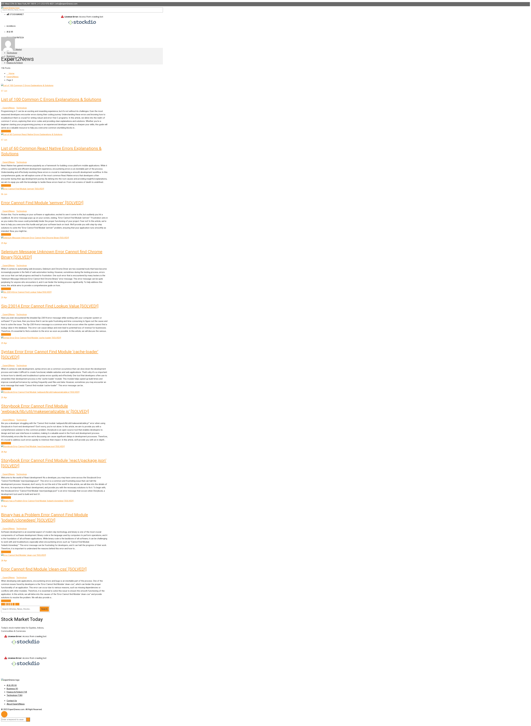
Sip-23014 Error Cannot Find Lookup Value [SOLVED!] (49, 306)
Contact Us (12, 700)
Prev (3, 604)
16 (13, 604)
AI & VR (12, 685)
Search (44, 609)
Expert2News (9, 108)
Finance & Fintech (15, 38)
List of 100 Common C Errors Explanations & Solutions (51, 99)
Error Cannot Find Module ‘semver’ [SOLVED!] (42, 202)
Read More (6, 131)
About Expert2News (16, 704)
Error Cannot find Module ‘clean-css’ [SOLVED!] (44, 569)
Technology (12, 53)
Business (12, 688)
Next (17, 604)
